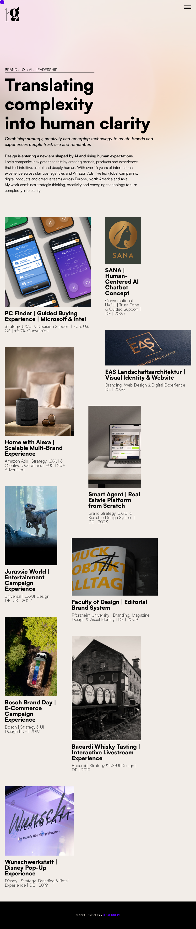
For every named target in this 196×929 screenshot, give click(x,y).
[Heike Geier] (12, 14)
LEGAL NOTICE (111, 915)
